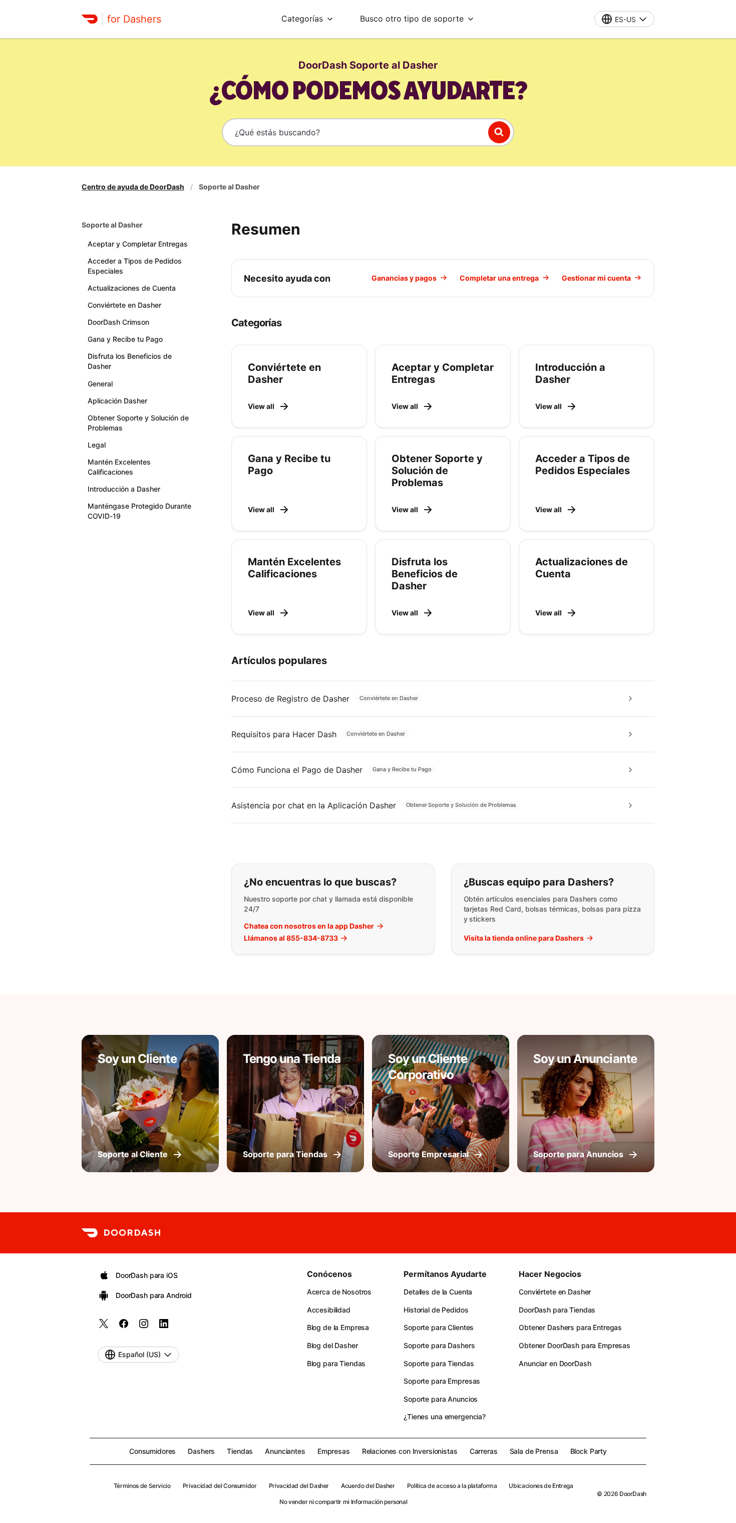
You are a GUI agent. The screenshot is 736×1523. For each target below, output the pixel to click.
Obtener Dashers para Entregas (570, 1327)
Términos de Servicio (142, 1485)
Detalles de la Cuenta (438, 1291)
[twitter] (104, 1327)
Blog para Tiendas (336, 1363)
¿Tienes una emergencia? (445, 1416)
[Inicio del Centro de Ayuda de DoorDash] (90, 19)
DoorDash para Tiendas (557, 1310)
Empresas (333, 1451)
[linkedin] (164, 1327)
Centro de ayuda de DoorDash (133, 186)
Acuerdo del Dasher (368, 1485)
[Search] (499, 132)
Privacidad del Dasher (299, 1485)
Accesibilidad (328, 1310)
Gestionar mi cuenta (596, 278)
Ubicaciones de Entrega (541, 1485)
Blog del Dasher (332, 1345)
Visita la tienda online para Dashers (524, 938)
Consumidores (152, 1451)
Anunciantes (285, 1451)
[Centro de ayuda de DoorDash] (121, 1232)
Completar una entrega (499, 278)
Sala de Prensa (534, 1451)
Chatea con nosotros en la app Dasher (309, 926)
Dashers (201, 1451)
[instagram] (144, 1327)
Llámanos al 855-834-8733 (291, 938)
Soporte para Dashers (439, 1345)
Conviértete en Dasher (555, 1291)
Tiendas (240, 1451)
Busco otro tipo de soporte (412, 19)
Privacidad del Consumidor (220, 1485)
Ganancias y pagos (404, 278)
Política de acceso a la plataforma (452, 1485)
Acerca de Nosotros (339, 1291)
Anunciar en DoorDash (555, 1363)
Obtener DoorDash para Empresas (574, 1345)
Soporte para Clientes (439, 1327)
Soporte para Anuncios (441, 1399)
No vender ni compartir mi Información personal (343, 1501)
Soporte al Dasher (112, 225)
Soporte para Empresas (442, 1381)
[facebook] (124, 1327)
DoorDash (632, 1493)
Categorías (302, 19)
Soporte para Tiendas (439, 1363)
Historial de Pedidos (436, 1310)
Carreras (484, 1451)
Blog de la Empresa (338, 1327)
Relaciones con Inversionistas (410, 1451)
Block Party (588, 1451)
